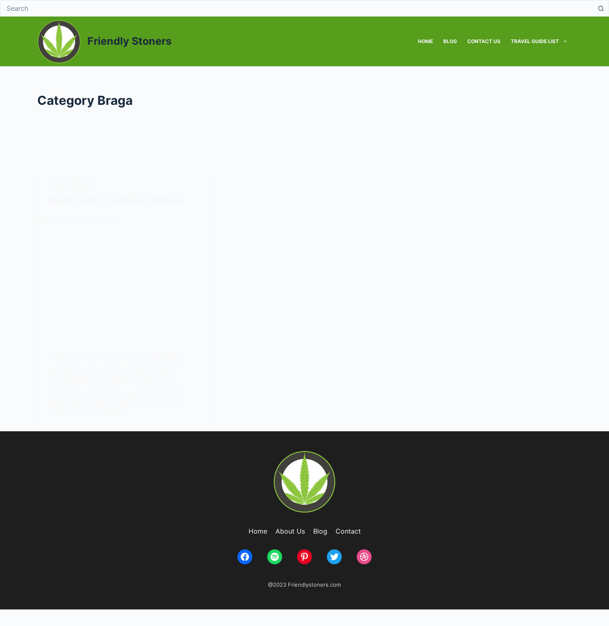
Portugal (84, 184)
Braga (59, 184)
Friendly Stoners (129, 41)
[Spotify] (274, 556)
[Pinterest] (304, 556)
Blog (450, 41)
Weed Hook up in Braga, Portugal (117, 200)
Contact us (483, 41)
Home (425, 41)
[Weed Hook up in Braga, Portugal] (122, 277)
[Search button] (601, 8)
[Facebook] (244, 556)
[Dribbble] (364, 556)
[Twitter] (334, 556)
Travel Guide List (535, 41)
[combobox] (296, 8)
